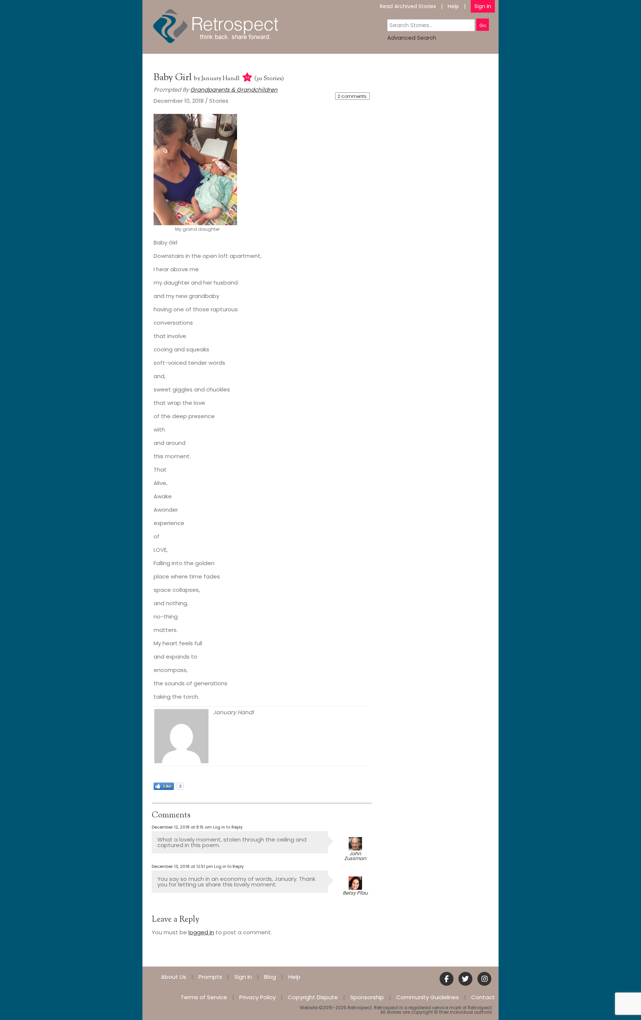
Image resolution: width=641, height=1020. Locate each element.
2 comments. (353, 96)
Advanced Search (411, 38)
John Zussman (355, 856)
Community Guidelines (427, 997)
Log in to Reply (228, 827)
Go (482, 25)
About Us (173, 977)
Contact (483, 997)
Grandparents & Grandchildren (233, 90)
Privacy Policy (257, 997)
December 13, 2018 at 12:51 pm (182, 866)
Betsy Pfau (355, 892)
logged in (201, 932)
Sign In (482, 6)
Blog (270, 977)
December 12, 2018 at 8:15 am (182, 827)
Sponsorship (367, 997)
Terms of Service (204, 997)
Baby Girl (174, 78)
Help (453, 6)
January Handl (220, 79)
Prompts (210, 977)
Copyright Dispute (313, 997)
